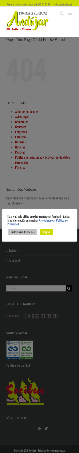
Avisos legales (46, 220)
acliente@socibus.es (63, 4)
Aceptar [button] (46, 232)
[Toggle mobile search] (62, 13)
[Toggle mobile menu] (70, 13)
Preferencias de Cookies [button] (23, 232)
